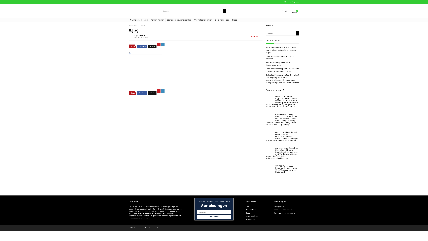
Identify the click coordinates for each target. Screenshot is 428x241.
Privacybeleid (279, 207)
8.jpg (137, 25)
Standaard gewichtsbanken (179, 20)
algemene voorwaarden (283, 210)
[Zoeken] (224, 11)
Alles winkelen (251, 210)
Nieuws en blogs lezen (291, 2)
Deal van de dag (222, 20)
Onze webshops (252, 216)
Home (131, 25)
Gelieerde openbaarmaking (284, 213)
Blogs (234, 20)
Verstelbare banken (203, 20)
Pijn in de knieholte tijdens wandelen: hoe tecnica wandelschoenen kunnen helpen (281, 50)
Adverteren (250, 219)
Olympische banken (139, 20)
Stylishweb (139, 35)
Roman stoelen (157, 20)
